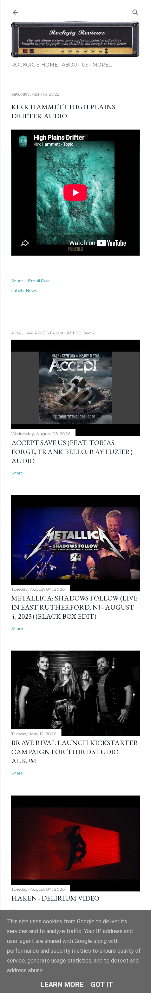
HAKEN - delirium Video (55, 898)
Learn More (62, 984)
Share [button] (17, 280)
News (31, 290)
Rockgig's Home (34, 65)
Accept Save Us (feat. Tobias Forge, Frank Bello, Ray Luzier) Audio (71, 451)
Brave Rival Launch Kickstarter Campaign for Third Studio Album (74, 751)
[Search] (135, 11)
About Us (75, 65)
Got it (102, 984)
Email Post (39, 280)
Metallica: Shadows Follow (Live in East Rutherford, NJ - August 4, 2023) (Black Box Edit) (74, 607)
